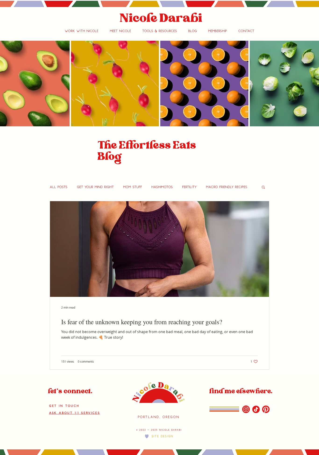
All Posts (58, 187)
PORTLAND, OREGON (158, 417)
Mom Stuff (132, 187)
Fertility (189, 187)
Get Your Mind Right (95, 187)
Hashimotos (162, 187)
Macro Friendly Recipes (226, 187)
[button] (81, 31)
